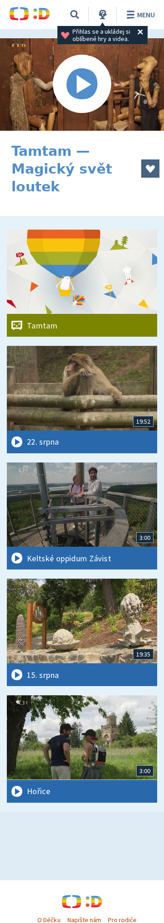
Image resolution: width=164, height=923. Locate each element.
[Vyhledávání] (74, 14)
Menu (146, 14)
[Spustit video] (82, 84)
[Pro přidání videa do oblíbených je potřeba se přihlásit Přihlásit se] (150, 168)
